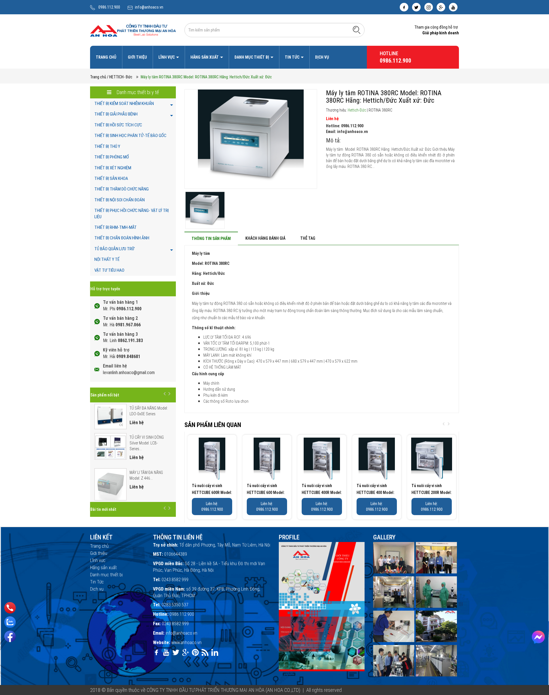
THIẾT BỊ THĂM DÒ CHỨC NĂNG (121, 189)
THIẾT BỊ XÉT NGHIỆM (112, 167)
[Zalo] (10, 622)
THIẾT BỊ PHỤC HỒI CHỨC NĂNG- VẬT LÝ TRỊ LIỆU (131, 213)
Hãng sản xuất (205, 57)
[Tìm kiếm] (356, 29)
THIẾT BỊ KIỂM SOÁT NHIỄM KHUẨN (124, 103)
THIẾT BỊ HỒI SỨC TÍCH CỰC (118, 125)
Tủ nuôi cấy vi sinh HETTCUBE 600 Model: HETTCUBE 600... (266, 492)
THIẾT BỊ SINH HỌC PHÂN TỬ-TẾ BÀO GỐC (130, 135)
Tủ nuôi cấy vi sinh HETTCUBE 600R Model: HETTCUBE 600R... (212, 492)
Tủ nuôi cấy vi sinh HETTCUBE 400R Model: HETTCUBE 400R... (322, 492)
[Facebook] (10, 636)
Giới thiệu (137, 57)
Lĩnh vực (167, 57)
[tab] (211, 238)
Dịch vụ (322, 57)
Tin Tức (292, 57)
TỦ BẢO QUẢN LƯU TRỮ (114, 248)
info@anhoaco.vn (149, 7)
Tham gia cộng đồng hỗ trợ (436, 27)
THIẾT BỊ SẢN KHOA (111, 178)
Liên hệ (332, 118)
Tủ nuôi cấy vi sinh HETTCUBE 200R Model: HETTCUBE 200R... (431, 492)
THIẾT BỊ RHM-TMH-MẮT (115, 227)
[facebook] (404, 7)
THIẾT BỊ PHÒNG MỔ (111, 157)
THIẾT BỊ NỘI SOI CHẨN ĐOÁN (119, 199)
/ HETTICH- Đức (119, 77)
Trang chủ (106, 57)
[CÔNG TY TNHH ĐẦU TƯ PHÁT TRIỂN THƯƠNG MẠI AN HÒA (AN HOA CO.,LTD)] (133, 29)
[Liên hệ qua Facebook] (538, 637)
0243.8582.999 (175, 579)
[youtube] (453, 7)
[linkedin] (214, 652)
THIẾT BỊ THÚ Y (107, 146)
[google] (441, 7)
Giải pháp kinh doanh (440, 33)
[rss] (205, 652)
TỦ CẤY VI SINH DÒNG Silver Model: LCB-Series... (147, 443)
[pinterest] (195, 652)
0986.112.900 (109, 7)
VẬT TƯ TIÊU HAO (109, 270)
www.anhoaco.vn (186, 642)
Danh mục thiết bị (252, 57)
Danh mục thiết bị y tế (137, 92)
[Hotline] (10, 607)
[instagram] (428, 7)
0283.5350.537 (175, 604)
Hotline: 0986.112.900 (344, 126)
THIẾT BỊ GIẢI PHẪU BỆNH (116, 114)
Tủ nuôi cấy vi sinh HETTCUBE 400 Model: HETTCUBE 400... (375, 492)
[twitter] (416, 7)
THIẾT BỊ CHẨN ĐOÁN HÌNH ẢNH (121, 238)
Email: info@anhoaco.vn (347, 131)
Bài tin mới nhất (103, 509)
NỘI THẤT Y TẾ (107, 259)
